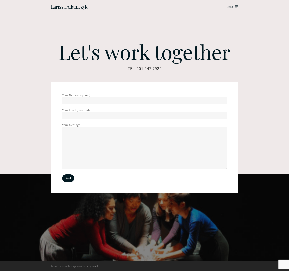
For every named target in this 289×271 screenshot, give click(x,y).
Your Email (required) (76, 110)
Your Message (71, 125)
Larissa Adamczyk (69, 6)
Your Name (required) (76, 95)
